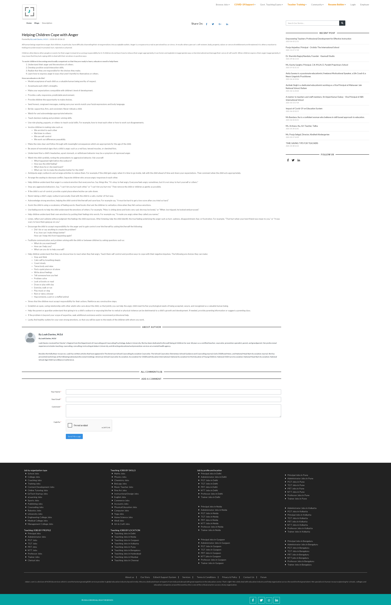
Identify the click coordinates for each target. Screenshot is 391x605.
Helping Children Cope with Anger (50, 34)
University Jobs (35, 514)
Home (29, 23)
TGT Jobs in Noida (209, 516)
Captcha (57, 422)
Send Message (74, 436)
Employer (364, 4)
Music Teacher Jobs (123, 487)
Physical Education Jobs (125, 507)
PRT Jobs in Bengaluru (298, 554)
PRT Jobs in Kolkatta (297, 521)
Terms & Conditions (206, 577)
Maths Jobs (119, 473)
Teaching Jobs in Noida (125, 536)
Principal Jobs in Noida (211, 506)
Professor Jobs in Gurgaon (213, 559)
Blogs (36, 23)
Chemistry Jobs (121, 480)
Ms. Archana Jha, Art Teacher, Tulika (302, 126)
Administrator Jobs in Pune (300, 478)
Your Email (56, 399)
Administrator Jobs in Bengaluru (302, 544)
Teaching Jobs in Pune (125, 547)
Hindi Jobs (119, 520)
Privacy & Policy (229, 577)
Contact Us (248, 577)
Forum (264, 577)
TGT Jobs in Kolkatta (297, 518)
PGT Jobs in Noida (209, 513)
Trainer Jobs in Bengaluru (299, 564)
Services (186, 577)
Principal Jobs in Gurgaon (213, 539)
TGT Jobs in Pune (296, 485)
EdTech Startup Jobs (38, 493)
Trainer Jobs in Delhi (210, 497)
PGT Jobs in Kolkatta (297, 511)
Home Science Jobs (123, 517)
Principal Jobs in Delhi (211, 473)
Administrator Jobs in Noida (214, 510)
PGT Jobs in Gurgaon (211, 546)
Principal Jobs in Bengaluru (300, 541)
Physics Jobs (120, 477)
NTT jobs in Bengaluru (298, 558)
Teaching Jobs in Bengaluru (127, 550)
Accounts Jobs (121, 503)
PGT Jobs (32, 540)
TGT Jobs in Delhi (209, 483)
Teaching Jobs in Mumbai (126, 557)
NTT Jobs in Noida (209, 523)
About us (129, 577)
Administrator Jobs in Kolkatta (301, 508)
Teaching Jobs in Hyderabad (127, 553)
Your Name (56, 392)
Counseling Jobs (36, 507)
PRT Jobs (32, 547)
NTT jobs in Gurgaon (211, 556)
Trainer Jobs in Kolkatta (298, 531)
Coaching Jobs (35, 480)
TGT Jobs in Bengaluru (298, 551)
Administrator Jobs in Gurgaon (215, 543)
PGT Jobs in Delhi (209, 480)
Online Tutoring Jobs (38, 490)
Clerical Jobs (34, 560)
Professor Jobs (35, 553)
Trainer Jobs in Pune (297, 498)
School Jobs (33, 473)
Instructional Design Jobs (126, 493)
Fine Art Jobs (120, 490)
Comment (56, 407)
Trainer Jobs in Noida (211, 530)
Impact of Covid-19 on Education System (304, 108)
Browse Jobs (222, 4)
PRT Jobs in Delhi (209, 487)
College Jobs (34, 477)
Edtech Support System (164, 577)
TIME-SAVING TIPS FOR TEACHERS (302, 143)
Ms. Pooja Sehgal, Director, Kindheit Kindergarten (307, 134)
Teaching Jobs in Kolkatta (126, 543)
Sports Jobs (33, 500)
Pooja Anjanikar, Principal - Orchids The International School (312, 47)
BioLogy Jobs (120, 483)
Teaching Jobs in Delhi (124, 533)
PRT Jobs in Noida (209, 520)
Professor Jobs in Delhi (212, 493)
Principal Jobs (34, 533)
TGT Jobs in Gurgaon (211, 549)
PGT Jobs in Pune (296, 481)
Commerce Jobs (122, 500)
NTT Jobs (32, 550)
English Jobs (120, 497)
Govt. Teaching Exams (270, 4)
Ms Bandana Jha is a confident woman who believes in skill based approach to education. (325, 117)
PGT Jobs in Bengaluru (298, 547)
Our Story (145, 577)
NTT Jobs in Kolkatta (297, 525)
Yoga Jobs (119, 514)
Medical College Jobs (38, 520)
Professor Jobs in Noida (212, 526)
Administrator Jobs (37, 536)
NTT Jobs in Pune (296, 492)
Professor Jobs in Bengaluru (300, 561)
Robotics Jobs (34, 510)
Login (353, 4)
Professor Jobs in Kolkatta (300, 528)
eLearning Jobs (35, 497)
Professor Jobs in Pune (298, 495)
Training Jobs (34, 483)
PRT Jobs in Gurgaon (211, 553)
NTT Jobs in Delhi (209, 490)
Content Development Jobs (41, 487)
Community (316, 4)
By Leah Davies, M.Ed (39, 39)
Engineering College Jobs (40, 517)
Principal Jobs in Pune (297, 475)
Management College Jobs (40, 524)
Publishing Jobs (35, 503)
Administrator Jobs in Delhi (214, 477)
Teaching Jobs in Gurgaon (126, 540)
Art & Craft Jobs (122, 524)
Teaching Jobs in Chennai (126, 560)
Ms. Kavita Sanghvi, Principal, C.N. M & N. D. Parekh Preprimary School (317, 65)
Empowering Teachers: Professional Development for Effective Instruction (318, 38)
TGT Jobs (32, 543)
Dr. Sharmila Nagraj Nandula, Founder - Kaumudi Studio (310, 56)
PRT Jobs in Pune (295, 488)
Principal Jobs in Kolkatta (299, 514)
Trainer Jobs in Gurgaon (212, 563)
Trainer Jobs (34, 557)
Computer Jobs (121, 510)
